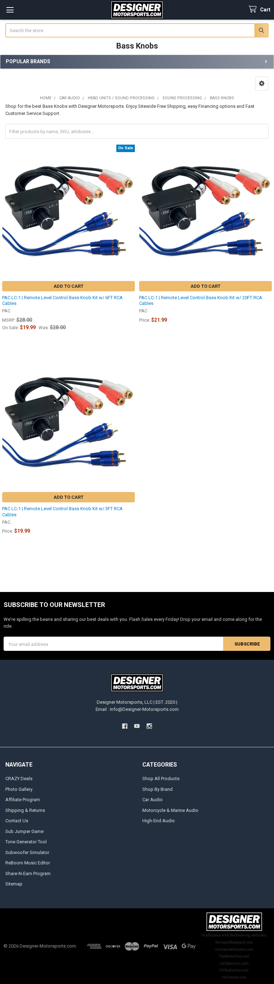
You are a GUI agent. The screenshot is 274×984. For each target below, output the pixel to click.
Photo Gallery (18, 789)
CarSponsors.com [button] (234, 963)
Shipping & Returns (25, 810)
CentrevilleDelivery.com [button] (234, 950)
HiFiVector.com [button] (234, 977)
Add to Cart (68, 286)
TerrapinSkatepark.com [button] (234, 942)
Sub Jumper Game (24, 831)
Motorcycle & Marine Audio (170, 810)
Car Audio (152, 799)
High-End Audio (158, 820)
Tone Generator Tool (26, 841)
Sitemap (13, 884)
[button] (261, 83)
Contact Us (16, 820)
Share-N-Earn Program (28, 873)
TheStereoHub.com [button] (234, 956)
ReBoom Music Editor (27, 862)
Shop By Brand (157, 789)
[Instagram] (149, 726)
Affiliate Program (22, 799)
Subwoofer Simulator (27, 852)
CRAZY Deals (18, 778)
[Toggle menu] (10, 10)
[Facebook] (125, 726)
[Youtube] (137, 726)
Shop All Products (160, 778)
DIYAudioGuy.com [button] (234, 970)
